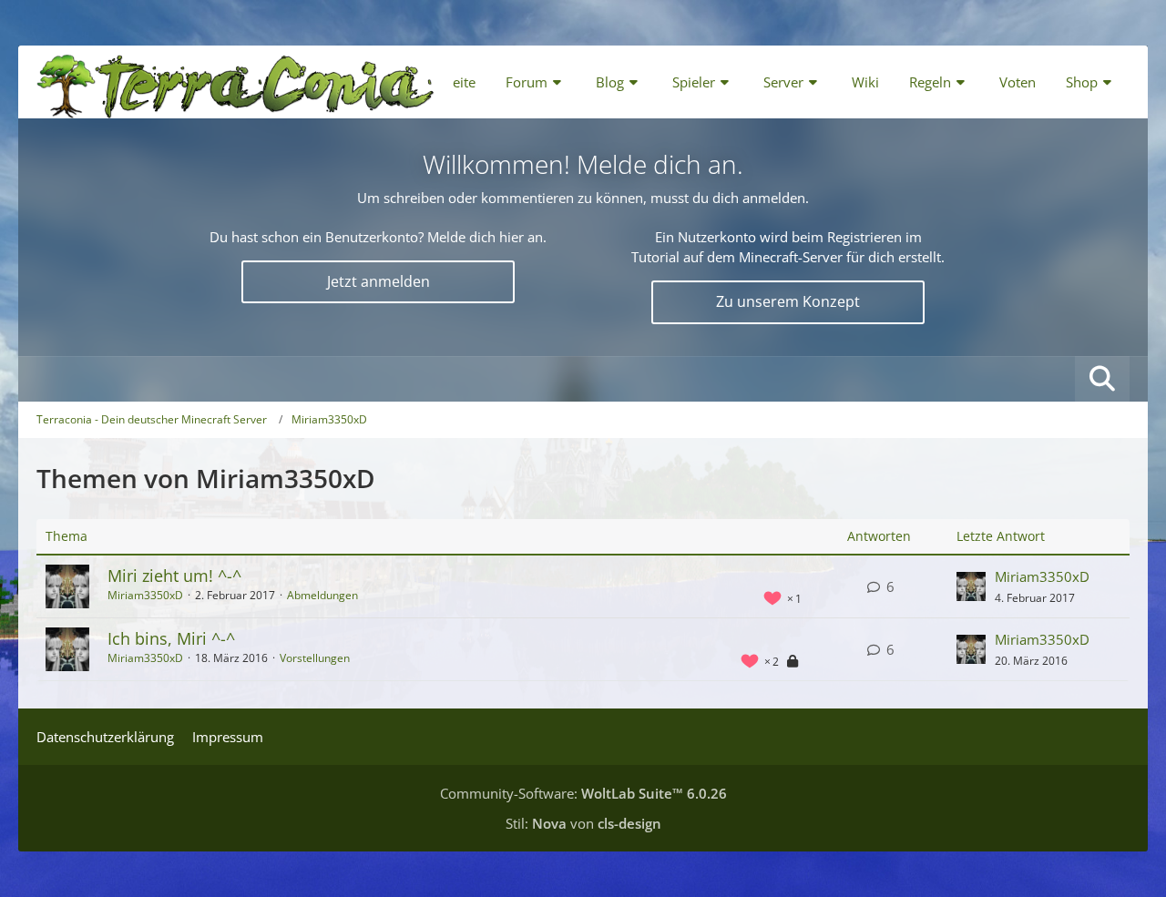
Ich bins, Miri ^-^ (171, 638)
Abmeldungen (322, 595)
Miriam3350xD (145, 595)
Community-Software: (583, 793)
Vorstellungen (315, 658)
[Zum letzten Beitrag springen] (971, 586)
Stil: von (583, 823)
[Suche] (1102, 379)
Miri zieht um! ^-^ (174, 575)
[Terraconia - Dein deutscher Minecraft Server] (235, 82)
